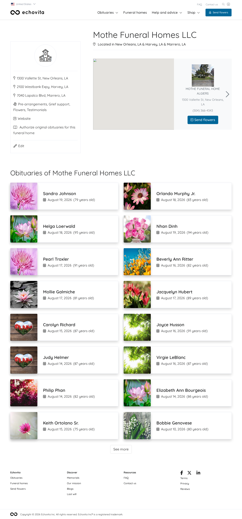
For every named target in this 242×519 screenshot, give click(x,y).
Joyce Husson (170, 324)
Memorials (73, 477)
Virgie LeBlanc (170, 357)
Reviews (185, 489)
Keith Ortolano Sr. (60, 423)
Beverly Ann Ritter (174, 259)
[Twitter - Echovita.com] (189, 473)
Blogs (70, 488)
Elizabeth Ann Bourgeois (181, 390)
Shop (191, 12)
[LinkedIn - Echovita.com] (198, 473)
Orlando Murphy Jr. (175, 193)
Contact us (212, 4)
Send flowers (220, 12)
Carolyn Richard (59, 324)
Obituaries (105, 12)
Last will (71, 494)
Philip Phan (54, 390)
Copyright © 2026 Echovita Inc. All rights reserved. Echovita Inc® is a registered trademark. (71, 514)
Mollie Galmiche (59, 291)
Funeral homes (135, 12)
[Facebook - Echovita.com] (181, 473)
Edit (21, 146)
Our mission (74, 483)
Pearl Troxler (56, 259)
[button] (23, 4)
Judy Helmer (56, 357)
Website (24, 118)
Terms (184, 478)
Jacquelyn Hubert (174, 291)
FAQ (199, 4)
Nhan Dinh (167, 226)
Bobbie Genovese (174, 423)
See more (121, 449)
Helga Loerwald (59, 226)
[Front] (27, 12)
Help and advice (165, 12)
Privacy (184, 483)
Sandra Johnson (59, 193)
